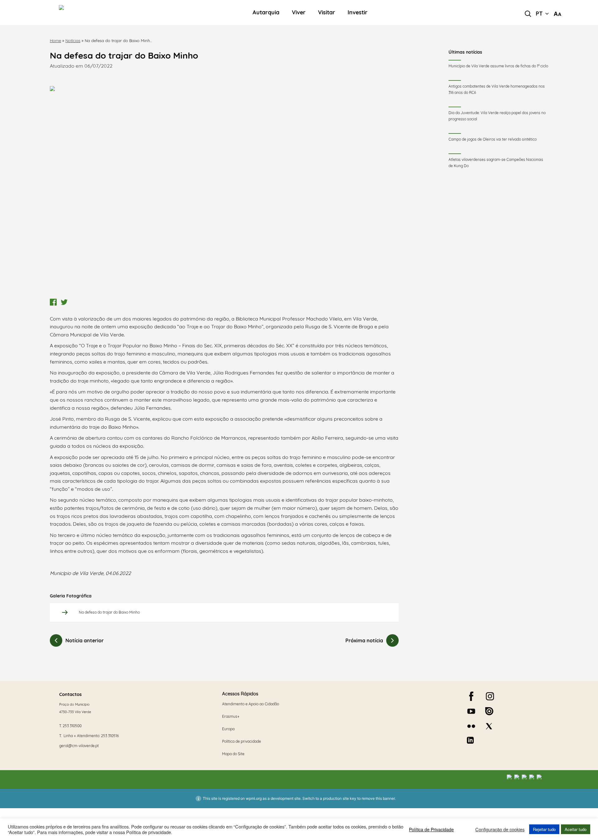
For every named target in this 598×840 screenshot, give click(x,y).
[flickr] (471, 726)
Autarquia (266, 12)
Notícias (72, 40)
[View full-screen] (224, 191)
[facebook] (471, 696)
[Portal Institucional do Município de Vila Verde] (104, 12)
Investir (358, 12)
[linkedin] (470, 740)
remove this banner (378, 798)
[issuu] (489, 711)
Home (55, 40)
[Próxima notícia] (392, 640)
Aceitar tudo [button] (575, 829)
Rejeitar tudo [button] (544, 829)
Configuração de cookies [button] (499, 829)
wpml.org (254, 798)
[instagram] (490, 696)
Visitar (326, 12)
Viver (299, 12)
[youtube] (471, 711)
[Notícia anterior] (56, 640)
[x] (489, 726)
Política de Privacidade (431, 829)
